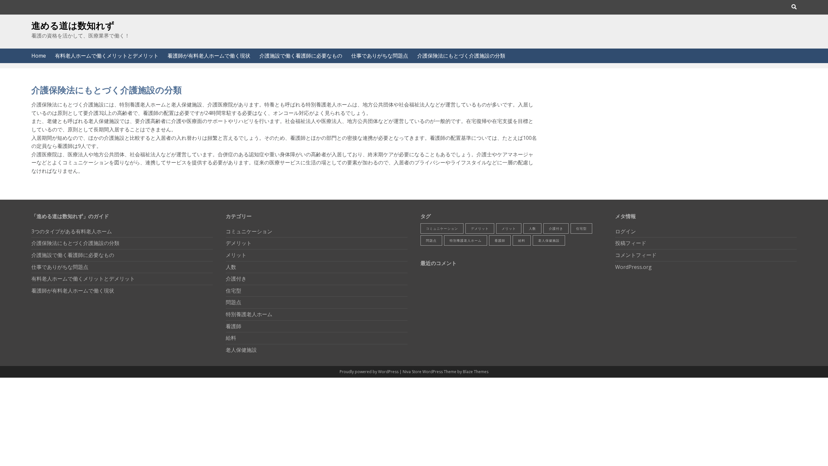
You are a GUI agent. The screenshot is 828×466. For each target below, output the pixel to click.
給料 (231, 337)
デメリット (239, 243)
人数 (231, 267)
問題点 (233, 302)
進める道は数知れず (72, 25)
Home (38, 55)
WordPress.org (633, 267)
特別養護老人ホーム (249, 314)
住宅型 (233, 290)
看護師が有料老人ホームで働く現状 (209, 55)
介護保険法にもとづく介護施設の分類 (461, 55)
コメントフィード (636, 255)
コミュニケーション (249, 231)
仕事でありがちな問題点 (379, 55)
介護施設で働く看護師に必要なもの (300, 55)
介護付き (236, 278)
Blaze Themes (475, 371)
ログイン (625, 231)
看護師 (233, 326)
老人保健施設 (241, 349)
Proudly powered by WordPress (369, 371)
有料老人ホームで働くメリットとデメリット (106, 55)
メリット (236, 255)
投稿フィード (630, 243)
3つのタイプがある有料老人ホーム (71, 231)
